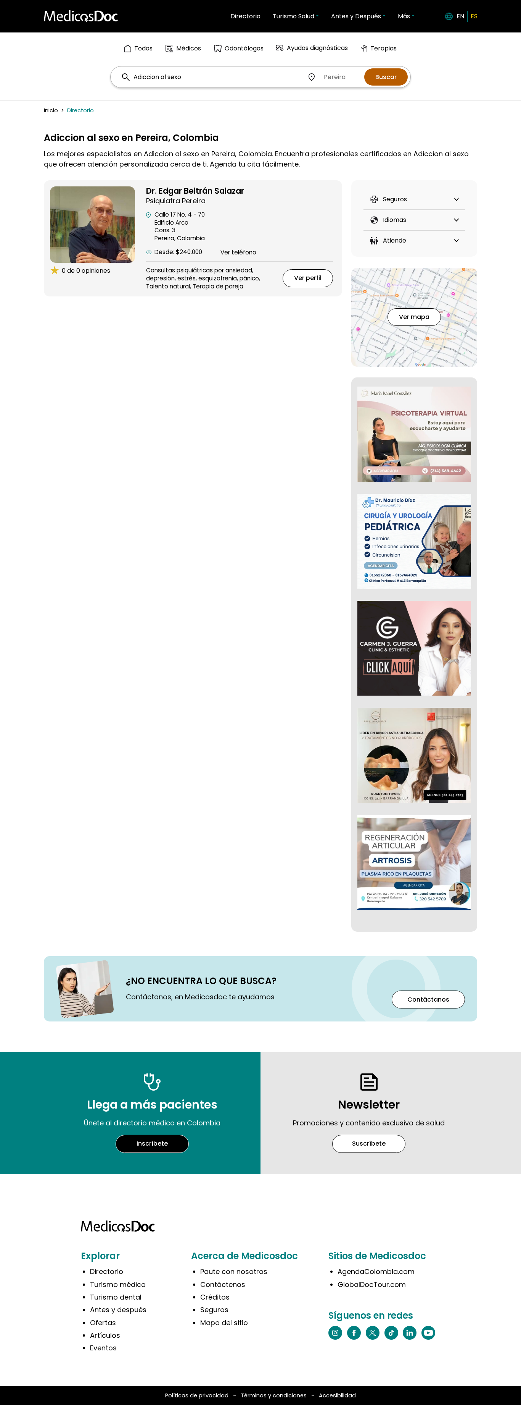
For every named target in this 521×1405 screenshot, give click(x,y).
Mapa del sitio (224, 1322)
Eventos (103, 1348)
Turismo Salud (293, 16)
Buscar (386, 77)
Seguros (214, 1309)
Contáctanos (428, 999)
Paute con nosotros (233, 1271)
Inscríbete (152, 1143)
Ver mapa (414, 316)
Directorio (245, 16)
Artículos (105, 1335)
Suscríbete (369, 1143)
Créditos (215, 1297)
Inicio (51, 110)
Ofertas (103, 1322)
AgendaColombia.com (376, 1271)
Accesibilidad (337, 1395)
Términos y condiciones (274, 1395)
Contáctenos (222, 1284)
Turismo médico (118, 1284)
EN (460, 16)
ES (474, 16)
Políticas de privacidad (196, 1395)
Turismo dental (116, 1297)
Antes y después (118, 1309)
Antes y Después (356, 16)
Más (404, 16)
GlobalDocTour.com (372, 1284)
